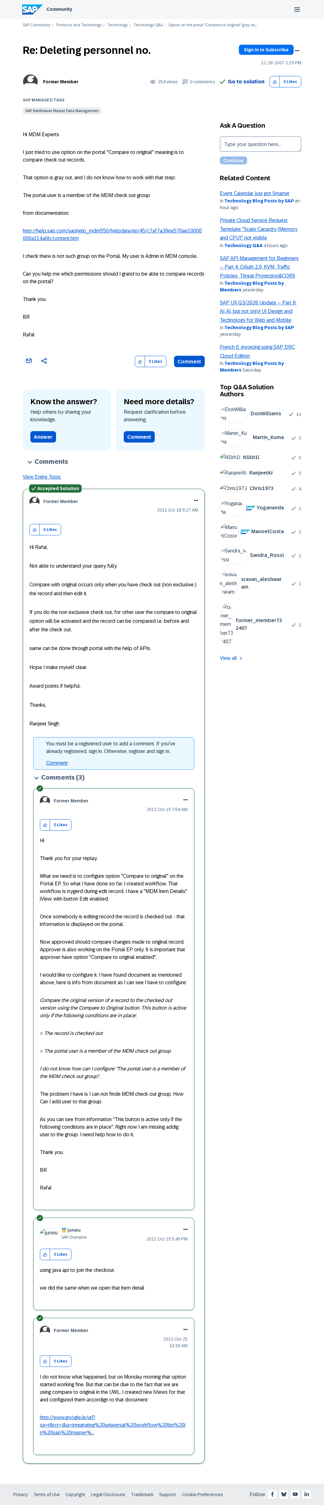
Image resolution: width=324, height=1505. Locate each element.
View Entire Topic (42, 477)
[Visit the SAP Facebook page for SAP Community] (272, 1494)
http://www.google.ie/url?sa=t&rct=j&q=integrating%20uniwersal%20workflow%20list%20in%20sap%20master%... (112, 1425)
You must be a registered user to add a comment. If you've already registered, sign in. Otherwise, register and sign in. (110, 747)
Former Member (60, 81)
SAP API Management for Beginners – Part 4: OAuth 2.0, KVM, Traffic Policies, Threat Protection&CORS (259, 267)
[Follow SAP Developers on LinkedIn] (306, 1494)
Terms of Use (47, 1494)
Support (167, 1494)
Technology (117, 25)
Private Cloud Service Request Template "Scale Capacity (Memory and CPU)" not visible (258, 229)
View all (228, 658)
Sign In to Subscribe (266, 49)
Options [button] (297, 50)
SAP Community (37, 25)
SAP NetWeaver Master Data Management (62, 111)
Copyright (75, 1494)
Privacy (20, 1494)
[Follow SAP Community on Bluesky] (283, 1494)
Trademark (142, 1494)
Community (59, 9)
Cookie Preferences (202, 1494)
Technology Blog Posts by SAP (259, 200)
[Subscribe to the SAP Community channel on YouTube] (295, 1494)
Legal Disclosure (108, 1494)
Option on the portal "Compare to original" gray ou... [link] (212, 25)
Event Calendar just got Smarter (255, 193)
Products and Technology (79, 25)
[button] (275, 81)
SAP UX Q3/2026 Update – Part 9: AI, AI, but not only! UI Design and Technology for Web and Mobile (258, 311)
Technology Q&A (148, 25)
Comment (189, 361)
